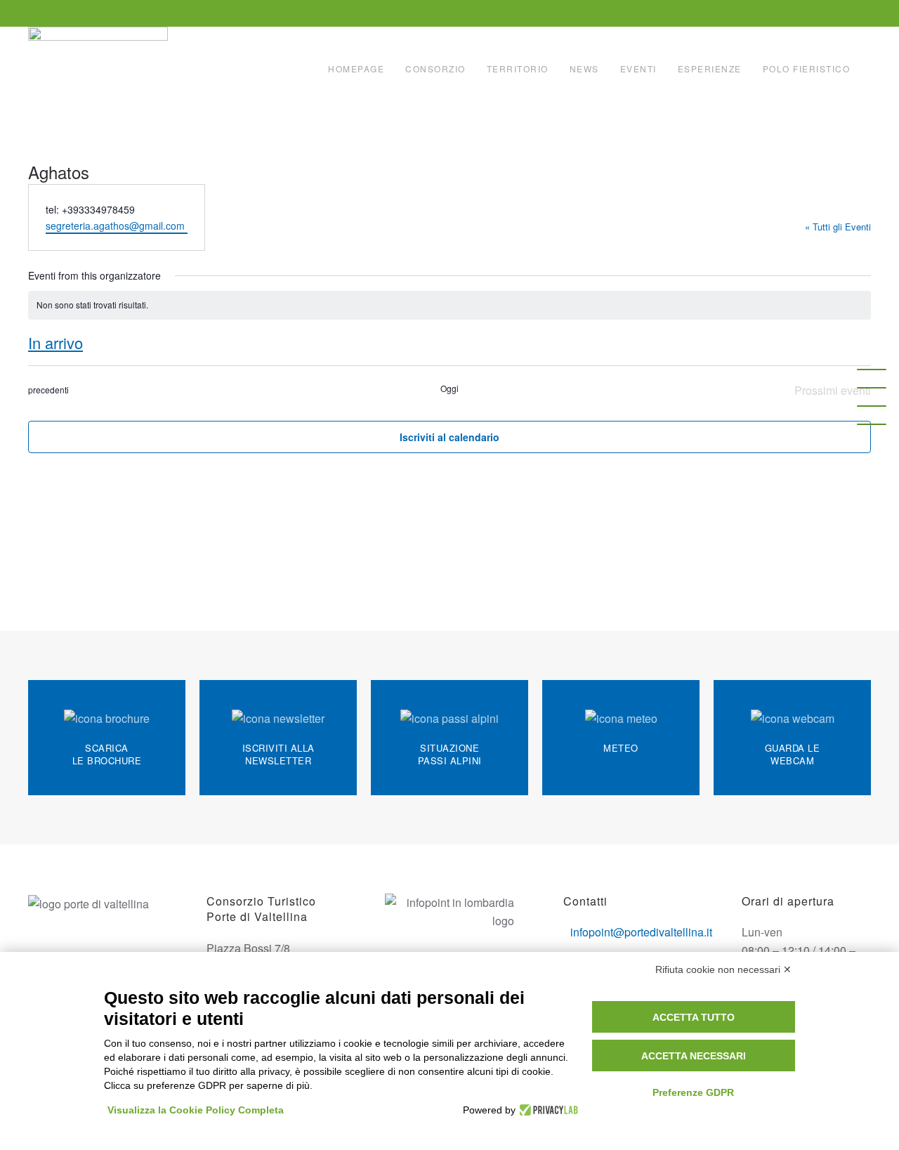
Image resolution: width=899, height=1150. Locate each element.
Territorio (518, 68)
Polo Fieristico (807, 68)
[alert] (449, 305)
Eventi (638, 68)
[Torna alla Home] (99, 69)
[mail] (871, 387)
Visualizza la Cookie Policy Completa (195, 1110)
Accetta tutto (693, 1017)
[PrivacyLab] (547, 1110)
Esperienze (710, 68)
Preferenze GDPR (693, 1092)
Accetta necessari (693, 1055)
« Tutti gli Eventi (838, 226)
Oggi (449, 388)
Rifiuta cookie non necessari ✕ (723, 969)
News (584, 68)
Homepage (356, 68)
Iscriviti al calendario (449, 437)
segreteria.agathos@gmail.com (117, 225)
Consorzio (435, 68)
